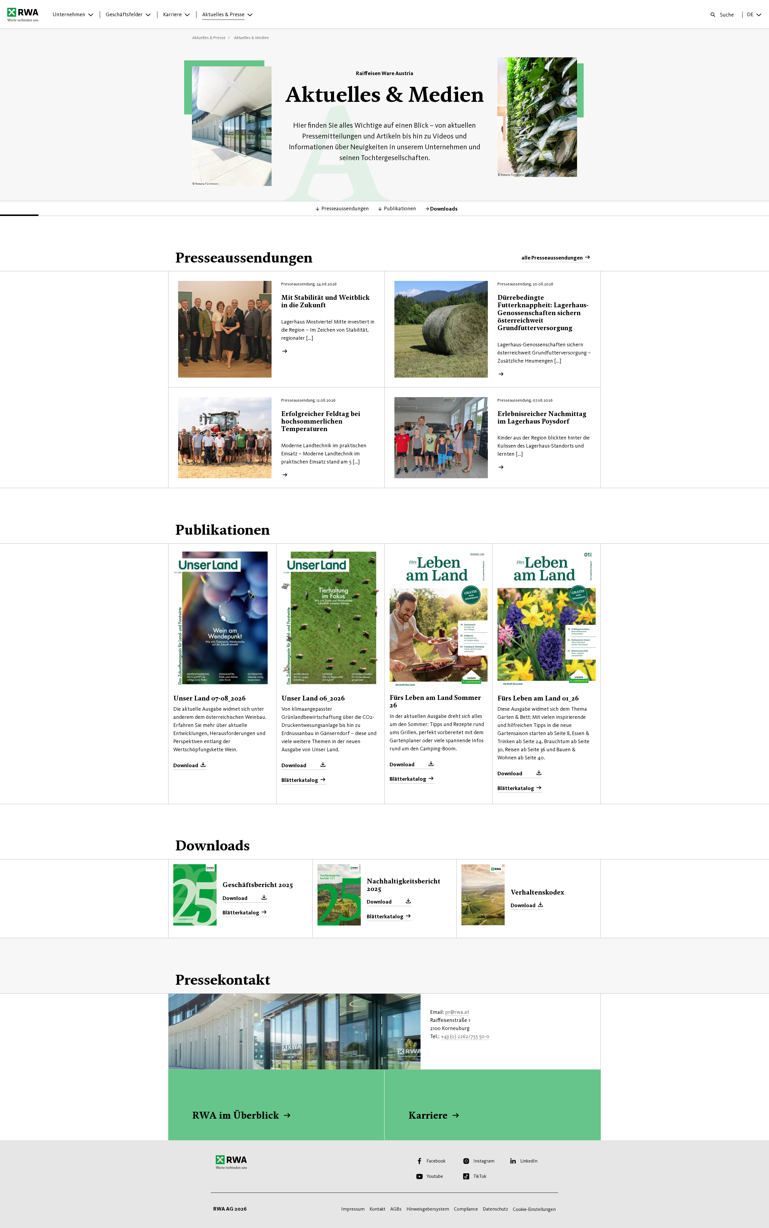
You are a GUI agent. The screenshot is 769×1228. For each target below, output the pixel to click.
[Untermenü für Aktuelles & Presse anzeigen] (250, 15)
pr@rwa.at (457, 1012)
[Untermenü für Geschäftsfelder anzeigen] (148, 15)
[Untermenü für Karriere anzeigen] (187, 15)
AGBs (396, 1209)
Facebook (436, 1161)
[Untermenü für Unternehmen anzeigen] (91, 15)
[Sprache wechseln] (759, 15)
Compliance (466, 1209)
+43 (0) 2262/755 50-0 (465, 1036)
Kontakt (377, 1209)
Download (185, 765)
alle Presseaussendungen (552, 257)
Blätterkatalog (299, 780)
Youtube (435, 1176)
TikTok (479, 1176)
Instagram (483, 1161)
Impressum (353, 1209)
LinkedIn (528, 1161)
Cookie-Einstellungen (534, 1209)
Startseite (24, 14)
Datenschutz (495, 1209)
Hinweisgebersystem (427, 1209)
